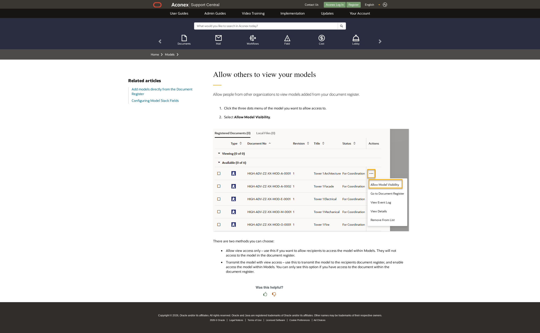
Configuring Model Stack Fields (155, 100)
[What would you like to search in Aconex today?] (342, 26)
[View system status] (385, 4)
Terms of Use (255, 320)
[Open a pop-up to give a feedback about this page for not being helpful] (274, 294)
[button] (160, 41)
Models (170, 54)
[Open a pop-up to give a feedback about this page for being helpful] (265, 294)
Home (155, 54)
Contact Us (312, 4)
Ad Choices (319, 320)
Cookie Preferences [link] (299, 320)
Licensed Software (275, 320)
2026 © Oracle (217, 320)
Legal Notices (236, 320)
